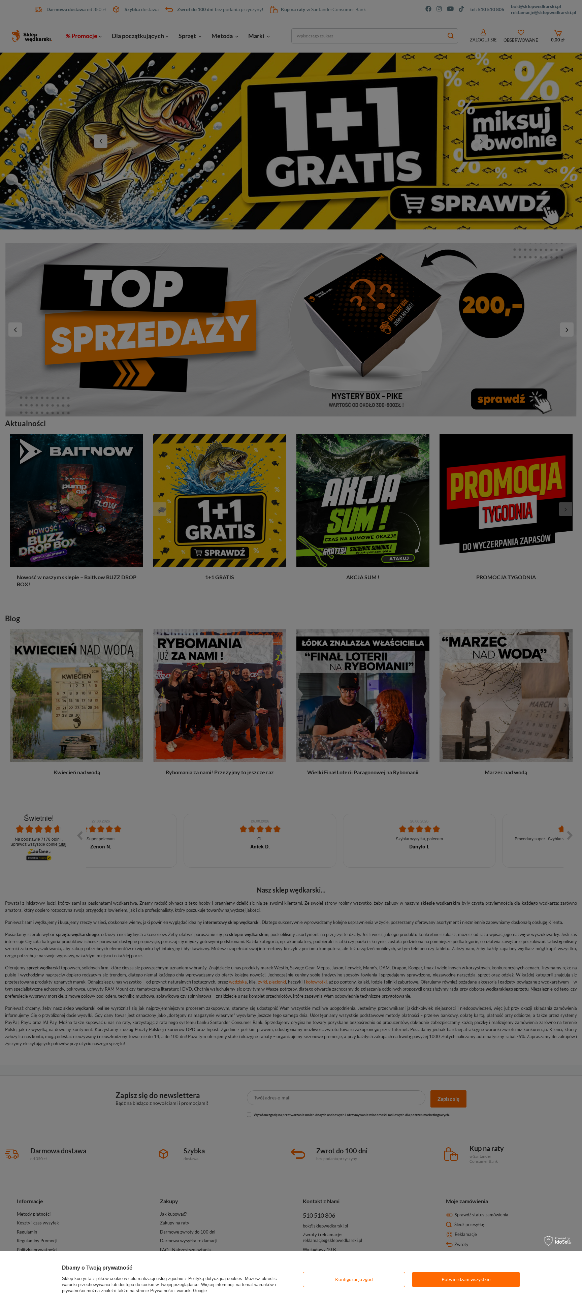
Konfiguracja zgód (354, 1279)
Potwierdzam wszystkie (466, 1279)
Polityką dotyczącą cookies (215, 1278)
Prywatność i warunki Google (178, 1290)
